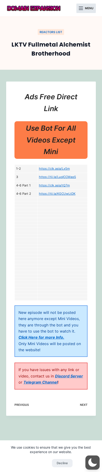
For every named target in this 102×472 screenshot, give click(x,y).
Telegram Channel (40, 382)
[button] (92, 462)
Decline (62, 463)
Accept (39, 463)
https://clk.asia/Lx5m (54, 168)
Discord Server (69, 376)
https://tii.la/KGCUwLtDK (57, 193)
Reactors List (51, 32)
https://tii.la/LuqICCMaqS (57, 177)
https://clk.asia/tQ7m (54, 185)
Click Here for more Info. (41, 337)
